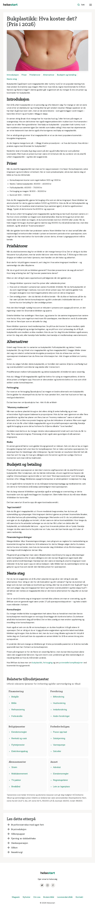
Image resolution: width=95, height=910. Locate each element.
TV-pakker (16, 780)
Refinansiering (18, 709)
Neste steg (12, 79)
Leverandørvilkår (65, 897)
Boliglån (15, 697)
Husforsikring (59, 703)
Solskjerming (59, 738)
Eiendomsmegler (19, 732)
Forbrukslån (16, 716)
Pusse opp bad (60, 732)
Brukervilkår (48, 897)
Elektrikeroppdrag (19, 751)
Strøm (14, 767)
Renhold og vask (19, 738)
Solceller (57, 751)
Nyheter (26, 897)
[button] (90, 4)
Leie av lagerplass (61, 786)
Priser (24, 75)
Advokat (57, 767)
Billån (13, 703)
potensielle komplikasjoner (71, 662)
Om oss (36, 897)
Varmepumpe (59, 745)
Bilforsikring (58, 697)
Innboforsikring (60, 709)
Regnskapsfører (60, 780)
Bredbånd (15, 786)
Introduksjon (13, 75)
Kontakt (79, 897)
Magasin (16, 897)
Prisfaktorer (34, 75)
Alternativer (48, 75)
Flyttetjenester (18, 745)
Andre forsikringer (61, 716)
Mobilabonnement (19, 774)
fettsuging (47, 662)
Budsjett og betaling (66, 75)
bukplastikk (37, 662)
